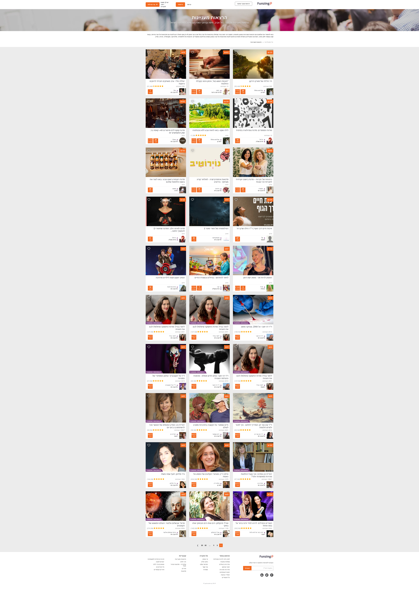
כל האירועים (160, 567)
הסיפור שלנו (204, 564)
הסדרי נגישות (225, 575)
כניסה (189, 4)
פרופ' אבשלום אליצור (169, 532)
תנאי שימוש (226, 567)
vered (174, 188)
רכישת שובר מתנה (243, 4)
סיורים (184, 568)
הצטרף (247, 568)
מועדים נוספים (237, 92)
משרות (205, 569)
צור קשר (205, 567)
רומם (217, 90)
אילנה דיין (216, 483)
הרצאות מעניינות (180, 559)
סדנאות (183, 571)
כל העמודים (226, 577)
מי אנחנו (205, 559)
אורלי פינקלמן (215, 532)
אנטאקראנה (215, 238)
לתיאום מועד (237, 337)
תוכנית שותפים (225, 572)
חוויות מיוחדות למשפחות (156, 559)
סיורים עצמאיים (159, 569)
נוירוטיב (217, 188)
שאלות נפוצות (225, 562)
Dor (175, 90)
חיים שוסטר (215, 434)
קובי (218, 287)
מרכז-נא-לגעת (171, 287)
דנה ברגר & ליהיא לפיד (256, 532)
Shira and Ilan (258, 90)
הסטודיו (261, 188)
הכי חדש (183, 562)
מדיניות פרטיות (225, 569)
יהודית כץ (173, 434)
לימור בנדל (216, 336)
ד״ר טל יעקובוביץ (170, 385)
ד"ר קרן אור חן (258, 434)
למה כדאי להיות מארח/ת (221, 559)
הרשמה (180, 4)
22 (205, 545)
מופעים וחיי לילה (158, 564)
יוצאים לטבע (160, 562)
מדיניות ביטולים (224, 564)
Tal (262, 238)
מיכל (261, 287)
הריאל (261, 139)
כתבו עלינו (204, 562)
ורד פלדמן (173, 483)
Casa (174, 139)
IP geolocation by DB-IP (209, 583)
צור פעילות (152, 4)
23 (202, 545)
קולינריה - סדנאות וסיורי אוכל (178, 565)
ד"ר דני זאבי (259, 336)
